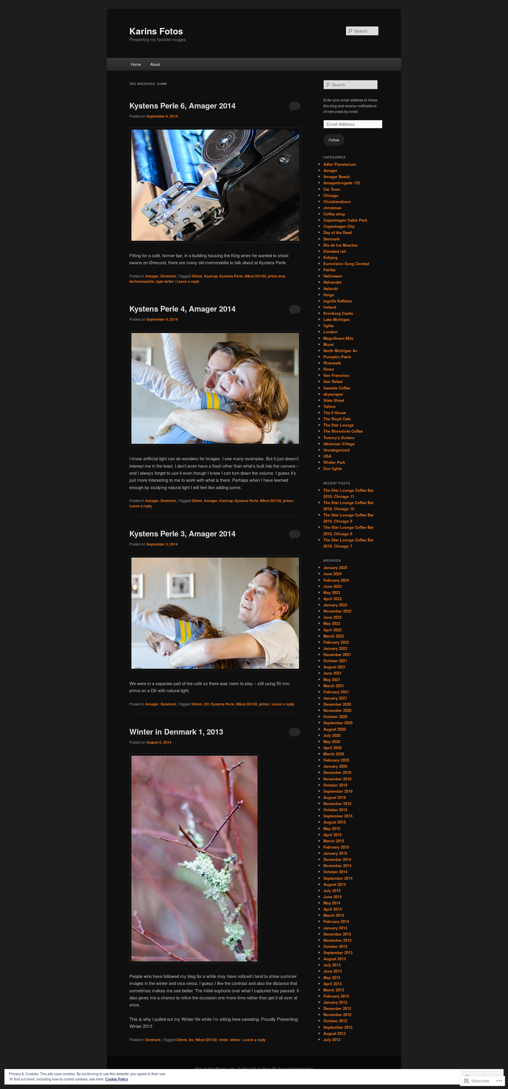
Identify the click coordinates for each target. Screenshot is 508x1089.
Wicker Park (334, 462)
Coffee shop (334, 214)
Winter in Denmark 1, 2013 (176, 731)
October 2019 (335, 785)
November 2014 (337, 865)
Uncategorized (336, 450)
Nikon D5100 (255, 276)
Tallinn (329, 406)
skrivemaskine (141, 281)
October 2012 (335, 1020)
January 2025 (335, 567)
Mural (328, 344)
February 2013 (336, 996)
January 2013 (335, 1002)
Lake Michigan (336, 319)
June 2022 (332, 617)
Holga (328, 294)
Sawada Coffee (336, 388)
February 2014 (336, 921)
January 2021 (335, 698)
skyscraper (333, 394)
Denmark (168, 276)
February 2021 (336, 692)
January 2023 (335, 605)
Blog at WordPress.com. (215, 1068)
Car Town (331, 189)
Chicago (330, 195)
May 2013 (331, 977)
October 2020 (335, 716)
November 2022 (337, 611)
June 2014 (332, 896)
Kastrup (211, 276)
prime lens (276, 276)
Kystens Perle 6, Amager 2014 (182, 105)
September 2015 (337, 816)
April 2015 (332, 834)
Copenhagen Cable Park (345, 220)
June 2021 (332, 673)
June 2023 (332, 586)
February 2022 (336, 642)
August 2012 (334, 1033)
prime (288, 500)
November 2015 (337, 803)
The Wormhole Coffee (343, 431)
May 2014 (331, 903)
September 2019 (337, 791)
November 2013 (337, 940)
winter (235, 1039)
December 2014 (337, 859)
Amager (152, 276)
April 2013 (332, 983)
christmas (332, 207)
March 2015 (333, 841)
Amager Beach (336, 176)
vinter (223, 1039)
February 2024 (336, 580)
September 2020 (337, 722)
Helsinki (330, 288)
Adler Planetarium (339, 164)
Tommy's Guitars (338, 437)
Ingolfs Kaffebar (337, 301)
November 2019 (337, 779)
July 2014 (331, 890)
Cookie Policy (116, 1079)
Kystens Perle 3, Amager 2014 (182, 533)
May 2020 (331, 741)
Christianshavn (337, 201)
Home (136, 64)
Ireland (329, 307)
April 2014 (332, 909)
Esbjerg (330, 257)
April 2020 (332, 747)
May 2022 (331, 623)
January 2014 (335, 928)
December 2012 (337, 1008)
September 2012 (337, 1027)
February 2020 (336, 760)
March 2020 (333, 754)
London (330, 331)
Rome (328, 369)
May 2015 (331, 828)
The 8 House (334, 412)
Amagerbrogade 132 (341, 182)
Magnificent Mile (338, 338)
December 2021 (337, 654)
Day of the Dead (337, 232)
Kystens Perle (231, 276)
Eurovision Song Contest (346, 263)
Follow (334, 139)
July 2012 (331, 1039)
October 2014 (335, 871)
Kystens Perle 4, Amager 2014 (182, 308)
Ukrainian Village (339, 443)
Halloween (332, 276)
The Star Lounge (338, 425)
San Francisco (336, 375)
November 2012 (337, 1014)
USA (327, 456)
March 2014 (333, 915)
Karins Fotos (156, 30)
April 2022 (332, 630)
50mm (197, 276)
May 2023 (331, 592)
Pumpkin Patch (337, 356)
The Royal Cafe (337, 418)
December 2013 (337, 934)
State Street (333, 400)
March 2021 (333, 685)
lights (328, 325)
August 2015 (334, 822)
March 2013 (333, 990)
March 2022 (333, 636)
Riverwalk (332, 363)
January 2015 (335, 853)
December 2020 (337, 704)
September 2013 (337, 952)
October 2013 (335, 946)
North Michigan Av (340, 350)
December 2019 (337, 772)
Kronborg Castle (338, 313)
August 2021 (334, 667)
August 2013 (334, 958)
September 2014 (337, 878)
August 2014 (334, 884)
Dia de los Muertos (340, 245)
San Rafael (333, 381)
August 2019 (334, 797)
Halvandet (332, 282)
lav (191, 1039)
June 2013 (332, 971)
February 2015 (336, 847)
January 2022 (335, 648)
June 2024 (332, 573)
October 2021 (335, 660)
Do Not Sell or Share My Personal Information (275, 1068)
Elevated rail (334, 251)
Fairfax (329, 269)
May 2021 (331, 679)
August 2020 (334, 729)
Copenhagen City (339, 226)
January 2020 (335, 766)
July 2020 (331, 735)
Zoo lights (332, 468)
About (155, 64)
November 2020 (337, 710)
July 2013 (331, 965)
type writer (165, 281)
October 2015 (335, 809)
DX (206, 704)
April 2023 (332, 598)
